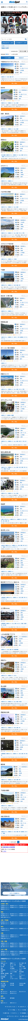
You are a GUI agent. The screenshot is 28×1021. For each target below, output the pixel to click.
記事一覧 (6, 1013)
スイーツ (12, 975)
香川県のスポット (5, 946)
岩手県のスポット (23, 905)
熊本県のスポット (5, 953)
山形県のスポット (23, 907)
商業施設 (3, 970)
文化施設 (12, 968)
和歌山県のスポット (6, 938)
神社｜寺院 (22, 966)
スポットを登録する (14, 893)
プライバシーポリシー (13, 1016)
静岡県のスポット (14, 928)
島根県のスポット (14, 943)
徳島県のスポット (23, 944)
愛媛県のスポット (14, 946)
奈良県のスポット (14, 936)
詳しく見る (14, 83)
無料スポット (4, 1002)
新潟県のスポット (5, 922)
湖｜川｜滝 (12, 964)
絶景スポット (4, 963)
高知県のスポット (23, 946)
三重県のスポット (5, 930)
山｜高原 (3, 964)
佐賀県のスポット (14, 951)
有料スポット (13, 1002)
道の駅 (2, 966)
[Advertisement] (14, 867)
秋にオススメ (22, 991)
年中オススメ (13, 993)
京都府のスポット (14, 935)
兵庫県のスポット (5, 936)
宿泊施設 (21, 971)
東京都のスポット (23, 915)
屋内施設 (3, 998)
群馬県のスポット (23, 913)
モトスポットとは (10, 1006)
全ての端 (3, 983)
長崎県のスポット (23, 951)
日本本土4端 (22, 983)
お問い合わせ (24, 1016)
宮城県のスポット (5, 907)
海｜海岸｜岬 (22, 963)
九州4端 (3, 986)
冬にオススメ (4, 993)
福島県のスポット (5, 909)
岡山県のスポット (23, 943)
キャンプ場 (3, 975)
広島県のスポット (5, 944)
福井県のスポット (5, 923)
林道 (20, 970)
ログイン (15, 1013)
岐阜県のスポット (5, 928)
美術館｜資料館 (4, 973)
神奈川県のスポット (6, 917)
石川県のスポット (23, 922)
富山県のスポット (14, 922)
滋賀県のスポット (5, 935)
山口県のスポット (14, 944)
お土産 (11, 966)
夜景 (2, 971)
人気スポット (22, 1006)
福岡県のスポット (5, 951)
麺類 (20, 976)
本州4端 (12, 985)
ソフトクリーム (14, 970)
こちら (4, 851)
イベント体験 (13, 971)
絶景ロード (12, 963)
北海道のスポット (5, 905)
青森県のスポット (14, 905)
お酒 (2, 978)
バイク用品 (12, 1010)
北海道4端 (3, 985)
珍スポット (22, 975)
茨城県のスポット (5, 913)
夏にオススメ (13, 991)
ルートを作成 (22, 1010)
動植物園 (3, 976)
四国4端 (21, 985)
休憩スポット (22, 978)
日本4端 (12, 983)
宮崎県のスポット (23, 953)
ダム (20, 973)
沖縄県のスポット (15, 954)
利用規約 (24, 1013)
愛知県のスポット (23, 928)
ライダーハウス (14, 978)
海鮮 (11, 973)
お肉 (11, 976)
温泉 (2, 968)
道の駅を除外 (14, 51)
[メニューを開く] (1, 2)
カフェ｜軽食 (22, 968)
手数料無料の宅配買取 (8, 847)
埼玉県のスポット (5, 915)
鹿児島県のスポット (6, 954)
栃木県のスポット (14, 913)
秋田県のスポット (14, 907)
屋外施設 (12, 998)
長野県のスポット (23, 923)
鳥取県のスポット (5, 943)
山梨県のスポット (14, 923)
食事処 (21, 964)
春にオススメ (4, 991)
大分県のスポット (14, 953)
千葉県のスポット (14, 915)
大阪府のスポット (23, 935)
